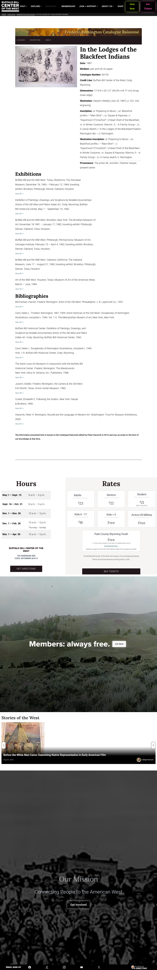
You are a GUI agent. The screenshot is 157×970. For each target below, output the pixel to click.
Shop (120, 6)
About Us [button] (107, 6)
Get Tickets (148, 6)
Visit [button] (23, 6)
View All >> (19, 194)
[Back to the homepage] (10, 6)
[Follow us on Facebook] (29, 967)
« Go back (20, 40)
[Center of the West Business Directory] (139, 967)
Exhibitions (35, 40)
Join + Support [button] (87, 6)
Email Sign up (13, 967)
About (48, 40)
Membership (68, 6)
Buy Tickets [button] (111, 571)
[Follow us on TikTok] (47, 967)
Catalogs (11, 14)
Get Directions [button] (26, 568)
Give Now (132, 6)
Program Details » (111, 546)
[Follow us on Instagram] (64, 967)
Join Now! (119, 644)
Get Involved (78, 904)
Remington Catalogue (26, 14)
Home (3, 14)
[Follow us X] (99, 967)
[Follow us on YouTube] (81, 967)
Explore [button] (35, 6)
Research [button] (50, 6)
